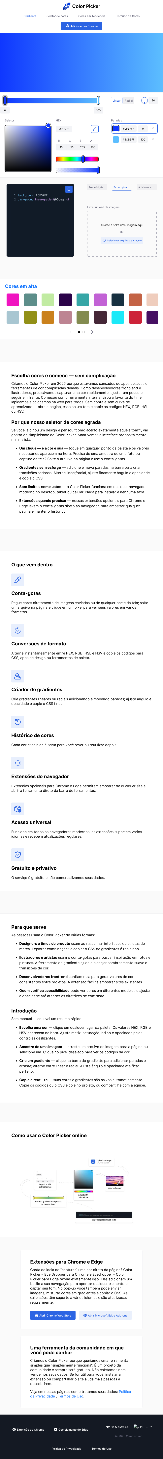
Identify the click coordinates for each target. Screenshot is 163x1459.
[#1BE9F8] (118, 317)
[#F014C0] (13, 300)
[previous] (71, 332)
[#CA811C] (48, 317)
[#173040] (118, 300)
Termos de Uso (70, 1396)
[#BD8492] (65, 317)
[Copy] (69, 189)
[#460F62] (153, 317)
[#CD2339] (135, 317)
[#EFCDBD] (153, 300)
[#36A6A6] (83, 300)
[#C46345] (135, 300)
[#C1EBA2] (48, 300)
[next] (91, 332)
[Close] (152, 128)
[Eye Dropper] (94, 129)
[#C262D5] (100, 300)
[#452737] (100, 317)
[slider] (28, 148)
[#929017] (30, 317)
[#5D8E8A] (30, 300)
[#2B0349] (65, 300)
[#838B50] (83, 317)
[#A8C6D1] (13, 317)
